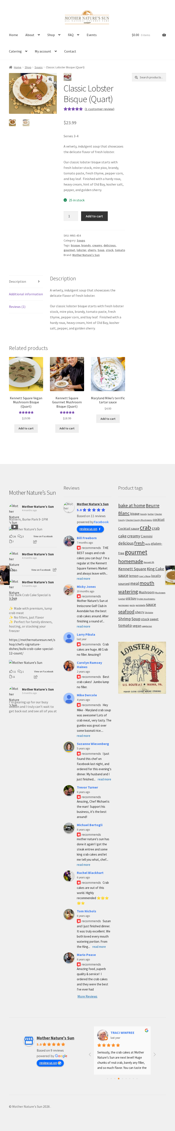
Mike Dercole (87, 695)
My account (43, 51)
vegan (137, 625)
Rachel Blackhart (90, 873)
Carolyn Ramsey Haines (89, 664)
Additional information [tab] (26, 294)
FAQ (71, 35)
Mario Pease (86, 954)
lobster (81, 250)
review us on (88, 529)
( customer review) (99, 109)
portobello (140, 605)
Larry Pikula (86, 634)
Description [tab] (17, 281)
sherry (92, 250)
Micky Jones (86, 586)
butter (151, 514)
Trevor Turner (87, 787)
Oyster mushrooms (146, 598)
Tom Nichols (86, 911)
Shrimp (124, 618)
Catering (15, 51)
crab (145, 527)
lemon (134, 576)
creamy (97, 245)
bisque (75, 245)
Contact (70, 51)
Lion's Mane (144, 576)
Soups (39, 67)
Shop (51, 35)
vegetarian (147, 626)
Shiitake (149, 612)
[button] (50, 79)
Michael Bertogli (89, 825)
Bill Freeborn (87, 538)
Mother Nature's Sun (86, 255)
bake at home (131, 505)
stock (109, 250)
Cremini (146, 536)
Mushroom (147, 592)
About (29, 35)
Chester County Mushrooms (139, 520)
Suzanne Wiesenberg (93, 744)
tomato (120, 250)
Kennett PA (149, 562)
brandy (86, 245)
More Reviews (87, 996)
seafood (126, 612)
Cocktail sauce (128, 528)
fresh (139, 543)
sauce (151, 604)
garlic (147, 544)
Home (13, 35)
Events (92, 35)
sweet (154, 619)
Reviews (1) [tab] (17, 306)
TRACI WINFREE (122, 1032)
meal (134, 583)
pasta (132, 605)
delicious (110, 245)
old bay (131, 598)
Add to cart (94, 216)
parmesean (123, 605)
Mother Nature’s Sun (32, 492)
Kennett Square (132, 568)
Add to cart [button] (26, 428)
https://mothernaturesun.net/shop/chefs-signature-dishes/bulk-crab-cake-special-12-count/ (32, 646)
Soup (101, 250)
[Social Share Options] (35, 541)
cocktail (159, 519)
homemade (130, 561)
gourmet (69, 250)
